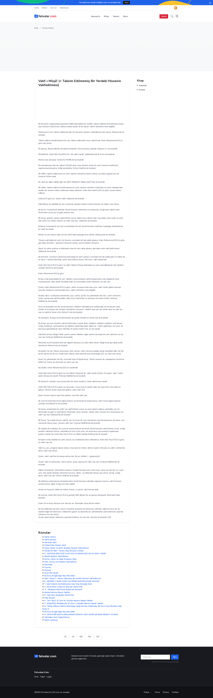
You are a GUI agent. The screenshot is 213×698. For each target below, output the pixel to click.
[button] (172, 16)
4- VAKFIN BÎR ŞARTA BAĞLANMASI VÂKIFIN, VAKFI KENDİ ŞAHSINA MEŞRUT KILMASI (81, 614)
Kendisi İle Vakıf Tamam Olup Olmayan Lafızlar (63, 551)
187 (97, 636)
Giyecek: (47, 570)
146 (89, 636)
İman (36, 677)
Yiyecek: (47, 567)
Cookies (175, 692)
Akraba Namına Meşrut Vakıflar (57, 592)
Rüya (125, 16)
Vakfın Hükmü (50, 537)
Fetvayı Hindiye (48, 28)
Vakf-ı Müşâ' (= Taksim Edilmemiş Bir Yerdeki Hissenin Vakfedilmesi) (72, 578)
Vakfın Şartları (50, 540)
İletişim (44, 8)
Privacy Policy (173, 662)
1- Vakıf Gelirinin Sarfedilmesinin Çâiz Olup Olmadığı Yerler (68, 584)
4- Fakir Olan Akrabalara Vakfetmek (59, 595)
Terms (157, 692)
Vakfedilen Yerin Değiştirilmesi (57, 617)
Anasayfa (95, 16)
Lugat (49, 677)
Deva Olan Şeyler (51, 573)
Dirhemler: (48, 564)
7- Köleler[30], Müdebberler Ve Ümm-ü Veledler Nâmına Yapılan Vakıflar (73, 603)
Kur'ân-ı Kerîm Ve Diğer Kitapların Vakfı (60, 559)
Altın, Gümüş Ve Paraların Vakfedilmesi (60, 562)
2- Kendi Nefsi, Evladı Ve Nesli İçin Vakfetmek (63, 587)
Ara (175, 657)
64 (73, 636)
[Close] (210, 3)
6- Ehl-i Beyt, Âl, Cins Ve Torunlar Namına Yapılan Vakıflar (68, 600)
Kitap (106, 16)
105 (81, 636)
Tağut (42, 677)
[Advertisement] (108, 48)
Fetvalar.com (46, 692)
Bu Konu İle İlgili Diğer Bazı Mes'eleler (59, 576)
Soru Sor (53, 8)
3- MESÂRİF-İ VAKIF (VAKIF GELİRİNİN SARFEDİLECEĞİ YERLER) (71, 581)
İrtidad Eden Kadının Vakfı (55, 545)
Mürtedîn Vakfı (50, 542)
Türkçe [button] (146, 692)
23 (65, 636)
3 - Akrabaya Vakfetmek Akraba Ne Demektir (63, 589)
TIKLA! (126, 2)
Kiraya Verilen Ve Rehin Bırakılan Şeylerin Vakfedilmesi (66, 548)
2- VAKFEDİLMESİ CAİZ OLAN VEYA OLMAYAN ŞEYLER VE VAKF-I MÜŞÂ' (75, 553)
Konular (142, 90)
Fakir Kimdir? (49, 598)
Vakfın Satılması (51, 620)
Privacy (166, 692)
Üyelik (36, 8)
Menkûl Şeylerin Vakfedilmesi (56, 556)
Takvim (116, 16)
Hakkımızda (64, 8)
